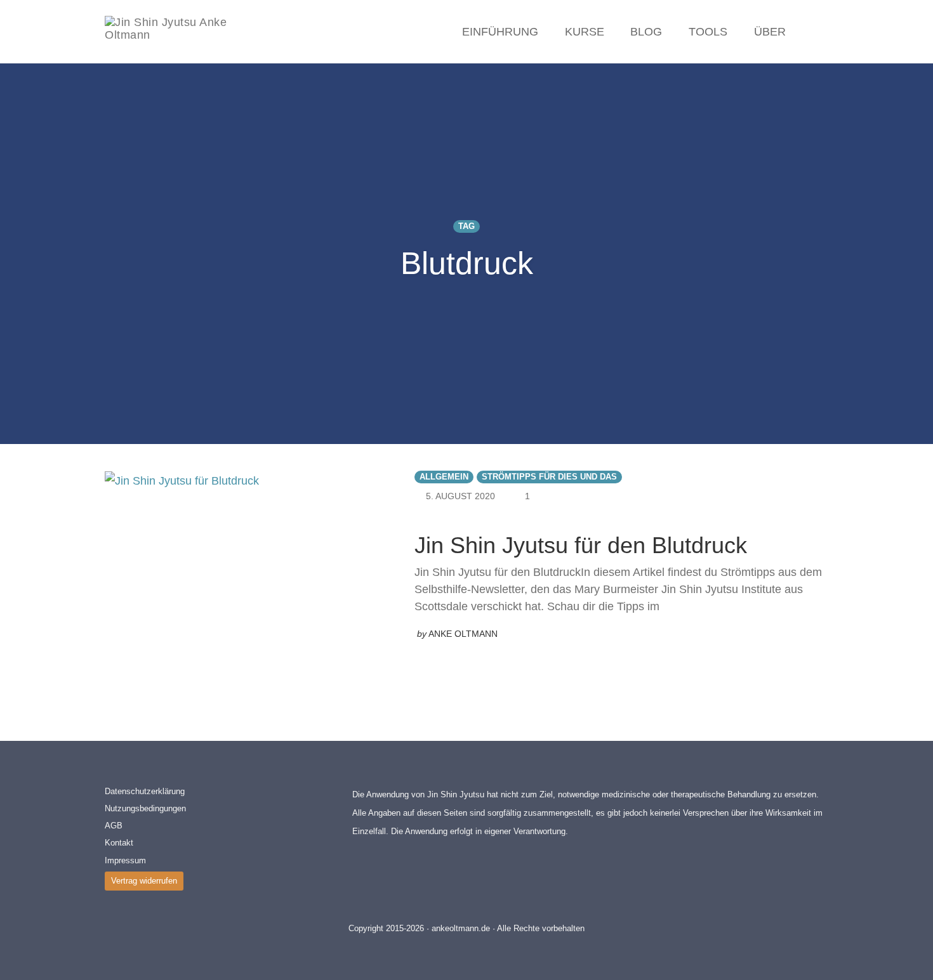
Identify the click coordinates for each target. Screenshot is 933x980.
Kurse (584, 31)
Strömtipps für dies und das (549, 477)
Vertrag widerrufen (144, 880)
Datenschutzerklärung (145, 791)
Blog (646, 31)
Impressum (125, 860)
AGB (113, 825)
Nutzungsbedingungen (145, 808)
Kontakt (119, 842)
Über (770, 31)
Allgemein (444, 477)
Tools (708, 31)
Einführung (500, 31)
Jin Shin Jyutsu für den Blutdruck (580, 545)
